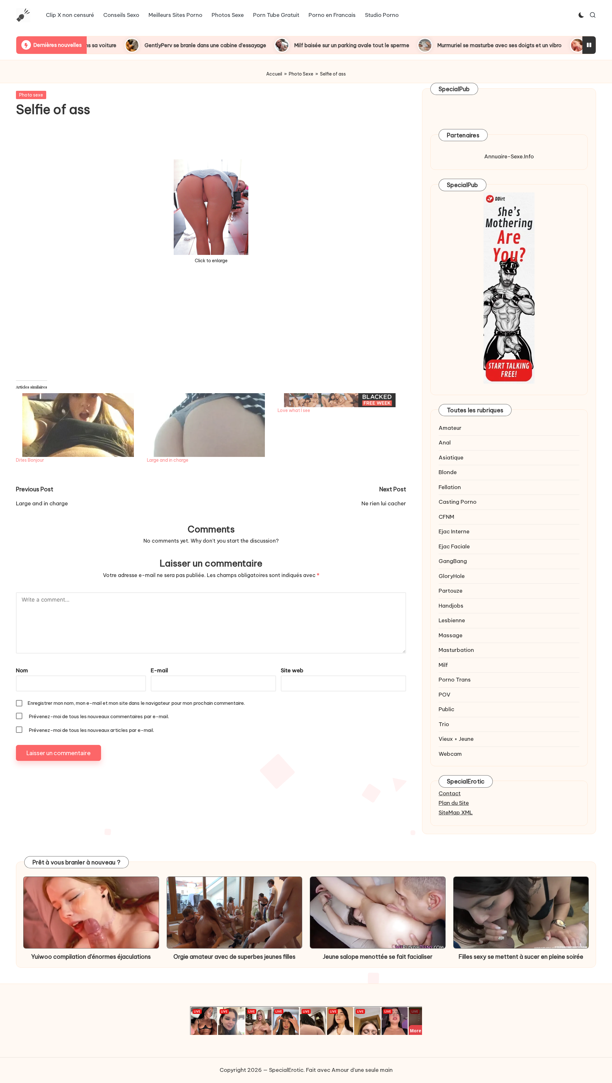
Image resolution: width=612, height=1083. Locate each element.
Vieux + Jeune (456, 738)
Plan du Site (454, 802)
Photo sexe (31, 95)
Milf (443, 664)
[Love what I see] (340, 400)
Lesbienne (452, 620)
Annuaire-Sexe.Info (509, 156)
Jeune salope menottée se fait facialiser (378, 956)
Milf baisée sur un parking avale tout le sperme (298, 45)
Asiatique (451, 457)
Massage (451, 635)
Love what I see (294, 410)
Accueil (274, 74)
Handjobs (451, 605)
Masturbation (456, 649)
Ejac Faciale (454, 546)
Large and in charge (167, 460)
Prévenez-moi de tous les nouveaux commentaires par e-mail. (99, 716)
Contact (450, 793)
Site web (292, 670)
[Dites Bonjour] (78, 425)
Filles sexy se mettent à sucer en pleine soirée (521, 956)
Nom (22, 670)
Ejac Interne (454, 531)
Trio (444, 724)
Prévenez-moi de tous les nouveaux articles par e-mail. (91, 730)
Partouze (451, 590)
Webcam (450, 753)
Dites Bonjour (30, 460)
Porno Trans (455, 679)
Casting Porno (458, 501)
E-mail (159, 670)
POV (444, 694)
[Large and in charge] (209, 425)
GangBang (453, 561)
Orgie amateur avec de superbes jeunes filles (234, 956)
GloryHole (452, 576)
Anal (445, 442)
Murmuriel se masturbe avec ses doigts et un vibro (446, 45)
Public (446, 709)
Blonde (448, 472)
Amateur (450, 427)
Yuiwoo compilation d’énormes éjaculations (91, 956)
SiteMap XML (456, 812)
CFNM (446, 516)
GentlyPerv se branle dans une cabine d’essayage (152, 45)
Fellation (450, 487)
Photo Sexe (301, 74)
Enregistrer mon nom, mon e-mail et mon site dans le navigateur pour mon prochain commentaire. (136, 703)
